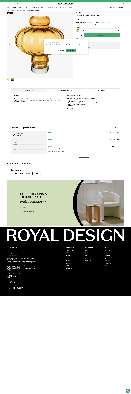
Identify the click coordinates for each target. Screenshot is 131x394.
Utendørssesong (108, 255)
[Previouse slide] (9, 45)
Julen (106, 265)
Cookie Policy (68, 263)
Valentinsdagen (108, 250)
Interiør (86, 255)
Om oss (67, 253)
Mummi (106, 257)
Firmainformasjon (69, 255)
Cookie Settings (60, 50)
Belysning (87, 252)
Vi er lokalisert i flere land (12, 255)
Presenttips (107, 253)
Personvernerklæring (70, 258)
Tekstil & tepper (88, 257)
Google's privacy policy (75, 47)
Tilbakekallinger (69, 268)
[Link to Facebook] (8, 282)
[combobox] (122, 1)
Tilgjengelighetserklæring (71, 266)
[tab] (29, 90)
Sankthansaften (108, 258)
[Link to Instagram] (11, 282)
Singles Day (107, 260)
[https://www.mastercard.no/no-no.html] (14, 288)
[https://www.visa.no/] (9, 288)
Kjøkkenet (87, 258)
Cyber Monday (108, 263)
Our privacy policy (66, 47)
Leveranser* (68, 260)
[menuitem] (9, 7)
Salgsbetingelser (69, 257)
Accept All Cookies (71, 50)
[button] (122, 1)
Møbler (86, 250)
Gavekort (67, 252)
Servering (87, 253)
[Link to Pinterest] (15, 282)
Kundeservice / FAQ (69, 250)
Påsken (106, 252)
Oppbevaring (88, 260)
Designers (68, 265)
